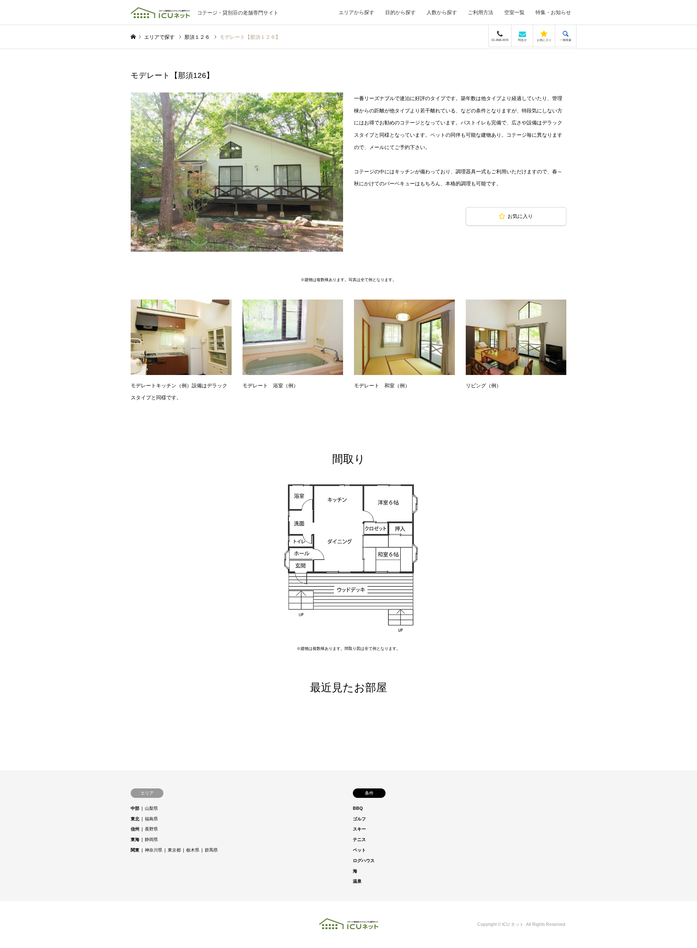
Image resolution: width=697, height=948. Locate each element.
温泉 (357, 881)
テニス (359, 839)
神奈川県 (153, 850)
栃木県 (192, 850)
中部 (135, 808)
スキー (359, 829)
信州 (135, 829)
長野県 (151, 829)
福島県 (151, 818)
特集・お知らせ (553, 12)
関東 (135, 850)
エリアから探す (356, 12)
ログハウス (364, 860)
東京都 (174, 850)
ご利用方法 (480, 12)
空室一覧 (514, 12)
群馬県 (211, 850)
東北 (135, 818)
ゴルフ (359, 818)
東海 (135, 839)
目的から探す (400, 12)
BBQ (358, 808)
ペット (359, 850)
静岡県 (151, 839)
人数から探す (442, 12)
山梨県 (151, 808)
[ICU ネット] (348, 924)
